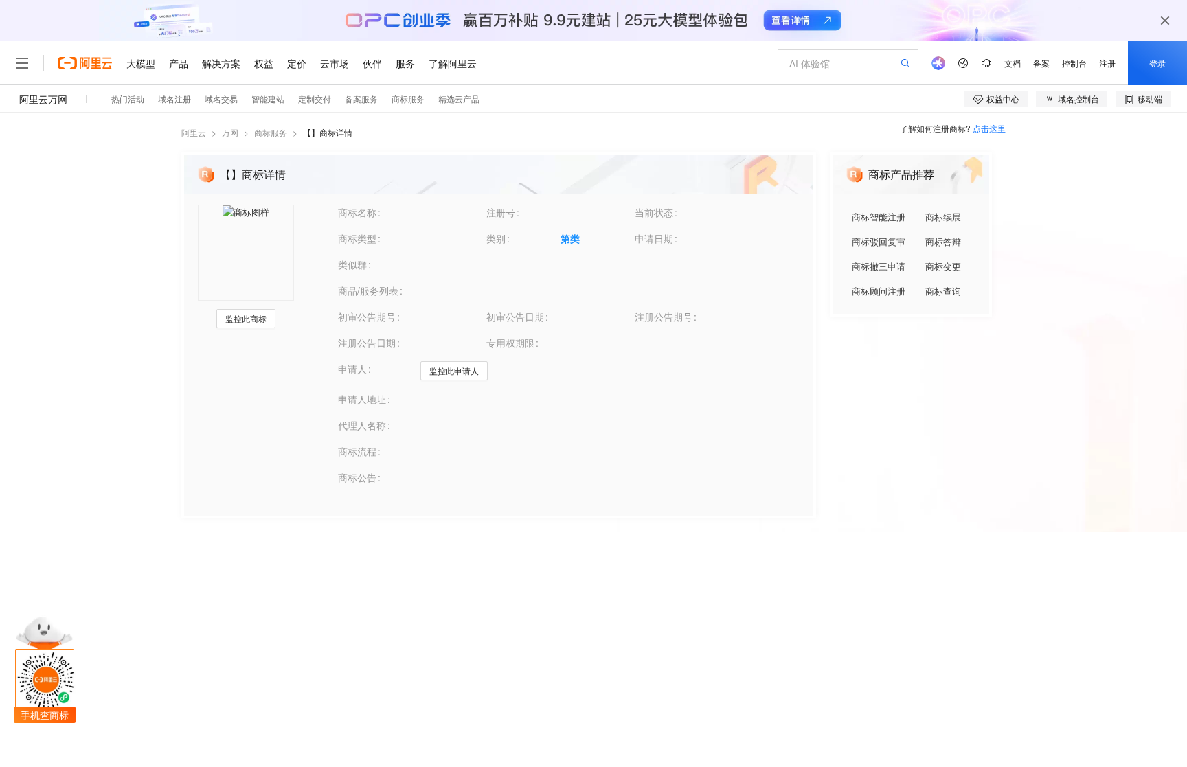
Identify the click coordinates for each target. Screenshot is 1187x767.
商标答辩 (943, 241)
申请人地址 (362, 399)
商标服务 (270, 132)
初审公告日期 (515, 316)
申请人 (352, 369)
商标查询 (943, 290)
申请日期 (654, 238)
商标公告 (357, 477)
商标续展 (943, 216)
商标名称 (357, 212)
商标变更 (943, 266)
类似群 (352, 264)
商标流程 (357, 451)
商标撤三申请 (878, 266)
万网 (230, 132)
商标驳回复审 (878, 241)
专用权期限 (510, 343)
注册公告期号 (663, 316)
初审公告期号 (367, 316)
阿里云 (193, 132)
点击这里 (989, 128)
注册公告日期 (367, 343)
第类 (570, 238)
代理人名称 (362, 425)
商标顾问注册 (878, 290)
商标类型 (357, 238)
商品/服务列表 (368, 290)
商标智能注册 (878, 216)
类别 (496, 238)
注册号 (500, 212)
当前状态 (654, 212)
